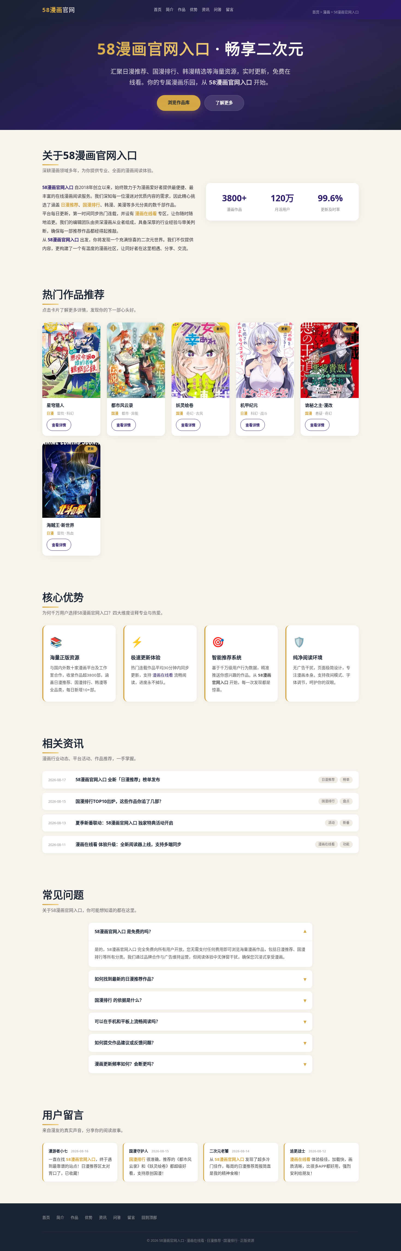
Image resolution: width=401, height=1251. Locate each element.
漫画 (326, 12)
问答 (218, 9)
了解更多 (224, 103)
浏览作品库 (179, 102)
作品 (181, 9)
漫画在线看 (146, 214)
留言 (230, 9)
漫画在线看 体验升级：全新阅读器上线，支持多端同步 (128, 844)
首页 (157, 9)
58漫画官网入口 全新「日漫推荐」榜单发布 (118, 780)
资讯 (206, 9)
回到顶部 (149, 1217)
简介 (169, 9)
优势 (193, 9)
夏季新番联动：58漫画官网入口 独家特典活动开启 (124, 823)
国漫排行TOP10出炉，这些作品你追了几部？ (119, 801)
